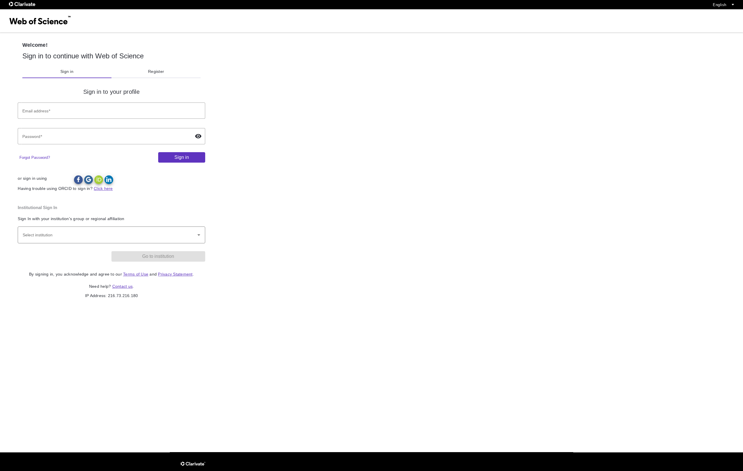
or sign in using (32, 178)
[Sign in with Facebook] (78, 179)
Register (156, 71)
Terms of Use (135, 274)
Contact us (122, 286)
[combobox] (111, 234)
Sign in (66, 71)
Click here (103, 188)
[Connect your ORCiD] (98, 179)
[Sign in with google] (88, 179)
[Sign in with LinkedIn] (108, 179)
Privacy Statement (175, 274)
